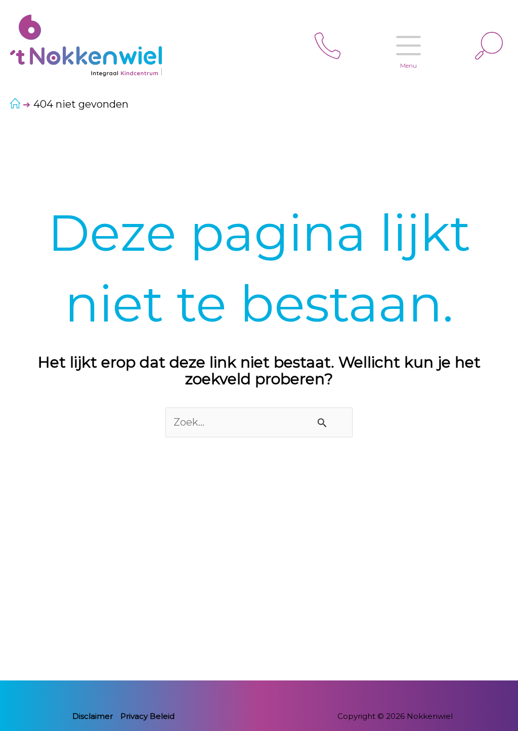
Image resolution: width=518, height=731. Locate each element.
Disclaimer (92, 716)
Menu (408, 65)
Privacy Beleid (147, 716)
